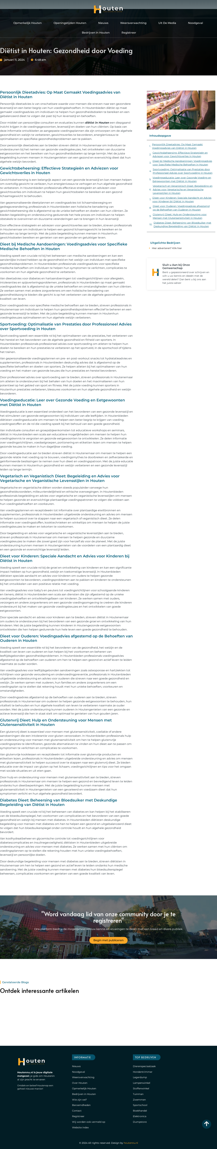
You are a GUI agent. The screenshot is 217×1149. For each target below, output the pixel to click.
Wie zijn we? (79, 1099)
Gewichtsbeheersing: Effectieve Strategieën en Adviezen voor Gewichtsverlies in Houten (180, 154)
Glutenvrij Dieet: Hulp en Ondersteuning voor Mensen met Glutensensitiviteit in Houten (180, 216)
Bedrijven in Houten (96, 32)
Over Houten (79, 1082)
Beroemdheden (81, 1105)
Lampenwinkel (141, 1082)
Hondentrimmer (142, 1071)
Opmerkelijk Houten (27, 23)
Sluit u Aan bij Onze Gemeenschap (176, 266)
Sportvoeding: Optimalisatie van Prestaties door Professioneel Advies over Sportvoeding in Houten (182, 171)
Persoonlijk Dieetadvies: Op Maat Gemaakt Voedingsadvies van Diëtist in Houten (177, 146)
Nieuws (103, 23)
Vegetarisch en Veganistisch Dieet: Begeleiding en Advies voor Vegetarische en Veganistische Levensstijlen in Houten (182, 189)
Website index (80, 1127)
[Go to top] (206, 1123)
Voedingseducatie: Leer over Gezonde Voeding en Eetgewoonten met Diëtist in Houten (182, 179)
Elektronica (139, 1116)
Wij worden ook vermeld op (88, 1121)
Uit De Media (167, 23)
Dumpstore (140, 1121)
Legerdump (140, 1077)
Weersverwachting (133, 23)
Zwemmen (139, 1099)
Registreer (129, 32)
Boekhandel (140, 1110)
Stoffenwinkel (141, 1088)
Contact (77, 1110)
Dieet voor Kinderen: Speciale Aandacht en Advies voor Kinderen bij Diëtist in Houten (181, 199)
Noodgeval (195, 23)
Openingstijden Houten (70, 23)
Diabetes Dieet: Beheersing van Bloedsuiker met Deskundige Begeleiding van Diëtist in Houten (182, 224)
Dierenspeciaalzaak (144, 1066)
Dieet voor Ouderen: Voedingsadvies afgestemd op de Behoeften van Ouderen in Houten (181, 208)
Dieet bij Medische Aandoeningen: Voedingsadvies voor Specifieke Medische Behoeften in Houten (182, 163)
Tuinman (138, 1094)
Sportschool (140, 1105)
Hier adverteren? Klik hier (167, 248)
